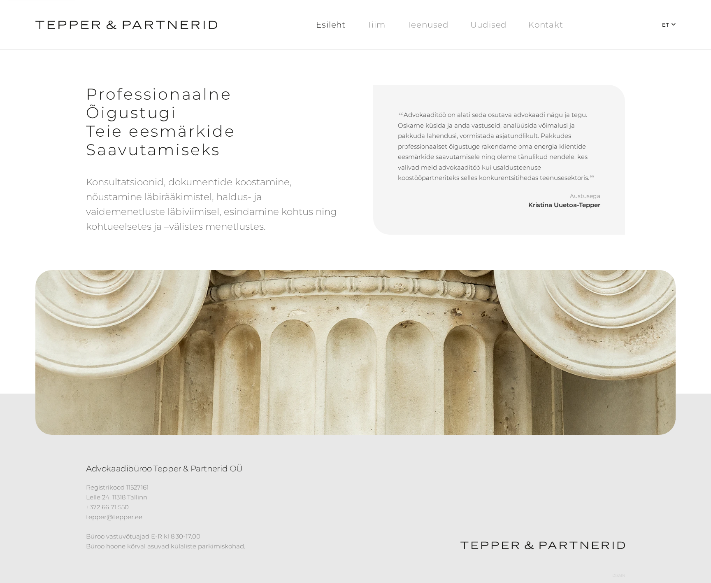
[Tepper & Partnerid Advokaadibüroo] (126, 25)
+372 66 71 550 (107, 507)
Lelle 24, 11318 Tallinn (116, 497)
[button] (669, 24)
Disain (618, 575)
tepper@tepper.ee (114, 517)
